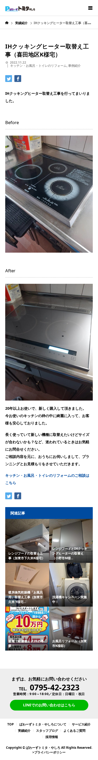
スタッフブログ (47, 730)
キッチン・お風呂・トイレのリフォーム (38, 65)
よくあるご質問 (74, 730)
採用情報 (51, 737)
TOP (10, 724)
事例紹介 (74, 65)
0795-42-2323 (54, 687)
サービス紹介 (81, 724)
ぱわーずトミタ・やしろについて (42, 724)
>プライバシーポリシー (49, 752)
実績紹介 (24, 730)
